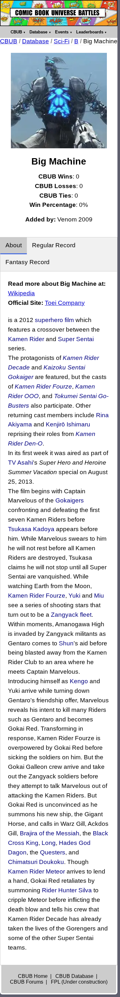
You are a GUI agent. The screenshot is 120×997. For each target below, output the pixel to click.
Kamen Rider (26, 339)
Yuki (74, 595)
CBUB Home (33, 976)
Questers (52, 852)
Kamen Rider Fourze (43, 386)
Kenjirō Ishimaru (68, 424)
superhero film (54, 320)
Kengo (79, 681)
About (13, 245)
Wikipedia (21, 293)
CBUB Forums (26, 982)
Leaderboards (89, 32)
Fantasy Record (27, 262)
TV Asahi (20, 462)
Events (61, 32)
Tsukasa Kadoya (31, 529)
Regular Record (54, 245)
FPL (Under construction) (79, 982)
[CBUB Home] (58, 13)
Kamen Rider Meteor (36, 871)
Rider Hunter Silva (67, 890)
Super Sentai (76, 339)
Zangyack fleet (71, 614)
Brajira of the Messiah (49, 833)
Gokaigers (69, 500)
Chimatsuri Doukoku (36, 862)
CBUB (16, 32)
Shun (66, 643)
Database (38, 32)
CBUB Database (74, 976)
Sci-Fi (61, 41)
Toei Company (65, 302)
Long (49, 842)
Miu (99, 595)
